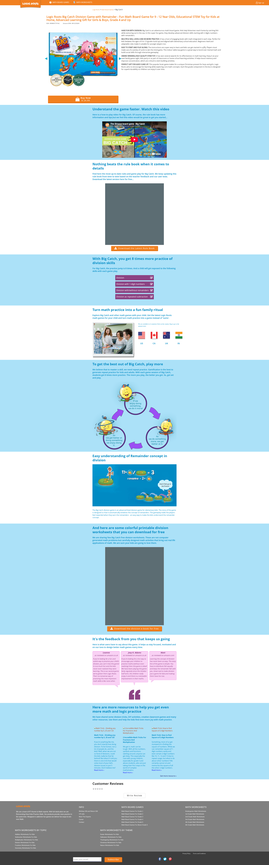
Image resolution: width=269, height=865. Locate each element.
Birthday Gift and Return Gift (88, 811)
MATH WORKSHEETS (84, 2)
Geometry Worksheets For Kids (25, 848)
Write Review (134, 795)
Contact (81, 822)
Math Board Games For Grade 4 (132, 819)
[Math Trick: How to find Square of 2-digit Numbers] (163, 729)
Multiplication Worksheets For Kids (26, 840)
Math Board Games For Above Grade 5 (134, 825)
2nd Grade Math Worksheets (195, 816)
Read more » (99, 770)
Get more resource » (168, 776)
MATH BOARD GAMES (60, 2)
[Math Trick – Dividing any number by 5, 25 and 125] (105, 729)
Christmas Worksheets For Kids (110, 842)
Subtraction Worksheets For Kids (26, 837)
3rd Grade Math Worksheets (194, 819)
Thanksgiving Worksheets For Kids (111, 840)
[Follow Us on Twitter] (165, 859)
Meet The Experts (85, 816)
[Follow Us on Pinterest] (170, 859)
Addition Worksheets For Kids (25, 834)
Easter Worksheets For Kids (109, 834)
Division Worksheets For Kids (24, 842)
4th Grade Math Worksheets (194, 822)
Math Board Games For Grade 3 (132, 816)
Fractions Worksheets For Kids (25, 845)
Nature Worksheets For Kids (109, 845)
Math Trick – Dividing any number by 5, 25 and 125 (104, 736)
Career (81, 819)
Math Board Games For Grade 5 (132, 822)
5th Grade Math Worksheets (194, 825)
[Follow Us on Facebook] (159, 859)
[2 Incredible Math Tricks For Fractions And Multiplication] (134, 730)
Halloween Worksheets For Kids (110, 837)
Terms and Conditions (199, 853)
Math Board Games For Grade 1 (132, 811)
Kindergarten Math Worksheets (195, 811)
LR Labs (81, 814)
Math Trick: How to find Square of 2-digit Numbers (163, 736)
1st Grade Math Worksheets (194, 814)
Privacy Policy (186, 853)
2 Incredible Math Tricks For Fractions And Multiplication (134, 739)
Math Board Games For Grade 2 (132, 814)
